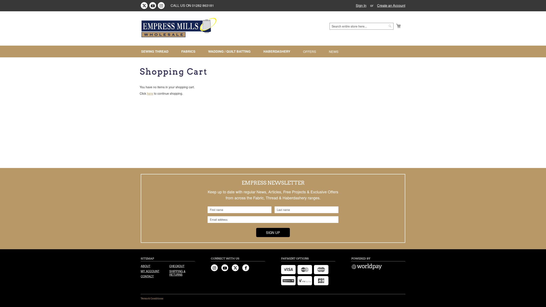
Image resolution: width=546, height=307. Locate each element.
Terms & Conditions (152, 298)
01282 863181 (203, 5)
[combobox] (362, 26)
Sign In (361, 5)
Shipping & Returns (177, 273)
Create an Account (391, 5)
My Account (150, 271)
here (150, 93)
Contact (147, 276)
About (145, 266)
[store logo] (179, 27)
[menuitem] (156, 51)
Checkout (176, 266)
